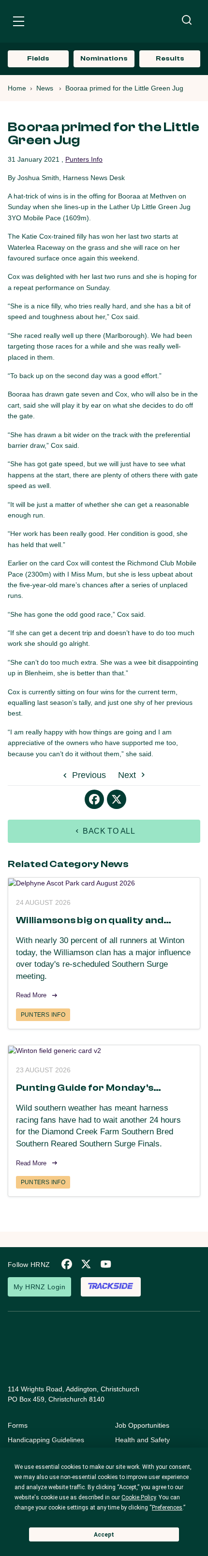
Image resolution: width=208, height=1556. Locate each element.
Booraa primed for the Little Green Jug (124, 88)
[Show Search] (187, 20)
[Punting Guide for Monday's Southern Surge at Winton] (104, 1050)
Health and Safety (142, 1440)
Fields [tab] (38, 58)
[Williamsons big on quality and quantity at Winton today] (104, 883)
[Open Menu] (19, 23)
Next (128, 775)
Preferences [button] (167, 1507)
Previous (88, 775)
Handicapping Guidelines (46, 1440)
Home (17, 88)
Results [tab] (170, 58)
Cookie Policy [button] (138, 1497)
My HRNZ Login (39, 1287)
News (44, 88)
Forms (18, 1425)
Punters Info (84, 159)
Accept (104, 1534)
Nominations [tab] (104, 58)
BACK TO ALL (108, 831)
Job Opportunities (142, 1425)
